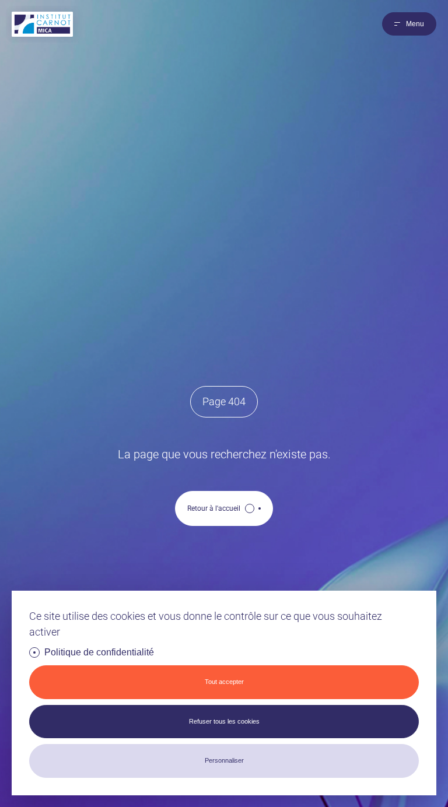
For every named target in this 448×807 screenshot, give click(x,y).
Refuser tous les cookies (224, 721)
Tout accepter (224, 681)
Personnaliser (224, 760)
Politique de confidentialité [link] (99, 652)
